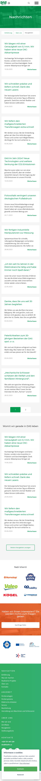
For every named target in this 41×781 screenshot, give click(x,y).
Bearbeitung (6, 708)
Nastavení (20, 774)
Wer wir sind (6, 722)
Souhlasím (20, 769)
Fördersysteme (7, 699)
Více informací (24, 763)
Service (4, 705)
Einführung (8, 33)
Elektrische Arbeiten (9, 702)
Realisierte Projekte (8, 681)
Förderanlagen (7, 696)
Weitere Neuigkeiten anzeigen (20, 547)
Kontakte (4, 687)
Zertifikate (5, 725)
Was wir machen (7, 678)
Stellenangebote (7, 731)
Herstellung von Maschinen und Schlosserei (17, 711)
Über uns (19, 33)
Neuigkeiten (5, 728)
